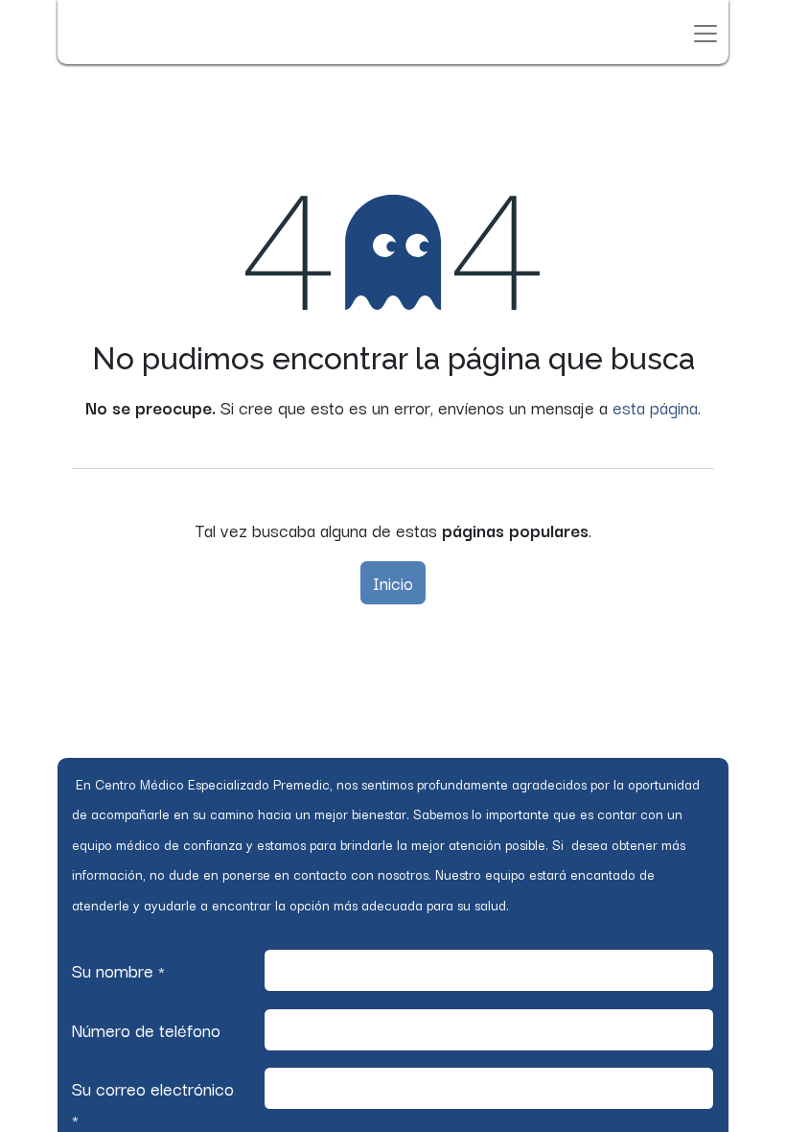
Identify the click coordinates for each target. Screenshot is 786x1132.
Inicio (393, 582)
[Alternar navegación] (705, 32)
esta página (655, 406)
